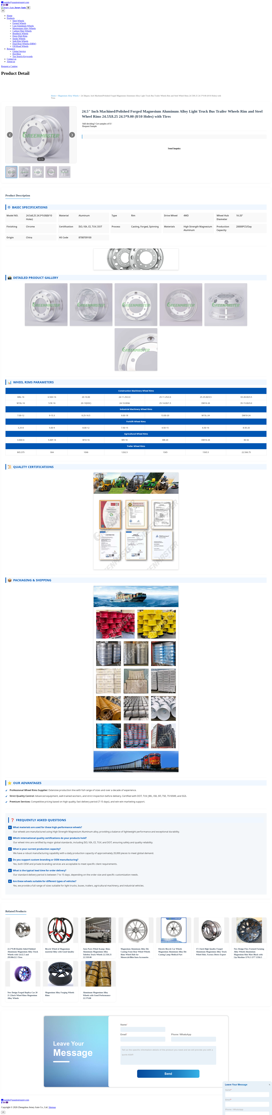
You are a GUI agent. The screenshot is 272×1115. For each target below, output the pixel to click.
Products (11, 18)
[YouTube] (7, 5)
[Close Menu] (3, 10)
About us (11, 61)
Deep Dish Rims (19, 36)
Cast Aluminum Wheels (23, 26)
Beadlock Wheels (20, 33)
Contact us (11, 59)
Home (9, 15)
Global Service (19, 51)
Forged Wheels (19, 23)
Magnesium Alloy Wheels (24, 28)
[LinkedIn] (4, 5)
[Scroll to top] (3, 1112)
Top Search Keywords (22, 56)
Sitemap (52, 1107)
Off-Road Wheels (20, 46)
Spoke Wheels (18, 38)
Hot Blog (16, 54)
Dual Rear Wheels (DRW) (24, 43)
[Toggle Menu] (28, 7)
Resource (11, 49)
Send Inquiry (174, 148)
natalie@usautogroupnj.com (16, 2)
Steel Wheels (18, 21)
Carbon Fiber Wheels (22, 31)
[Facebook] (2, 5)
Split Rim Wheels (20, 41)
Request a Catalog (9, 66)
